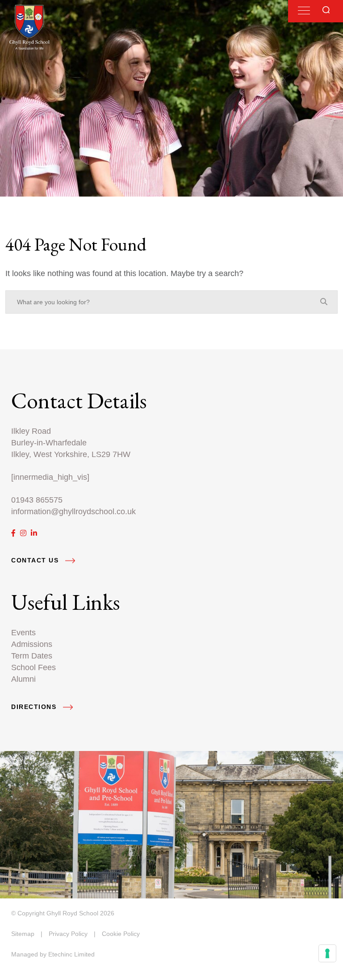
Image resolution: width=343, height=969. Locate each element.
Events (23, 632)
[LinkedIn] (34, 533)
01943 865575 (37, 500)
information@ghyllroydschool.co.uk (73, 511)
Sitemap (22, 934)
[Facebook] (13, 533)
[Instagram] (23, 533)
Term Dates (31, 655)
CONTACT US (35, 560)
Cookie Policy (121, 934)
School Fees (33, 667)
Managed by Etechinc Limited (53, 954)
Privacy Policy (68, 934)
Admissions (31, 644)
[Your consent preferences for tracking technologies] (327, 953)
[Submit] (326, 9)
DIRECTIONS (33, 707)
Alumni (23, 679)
